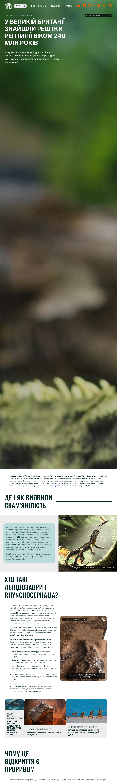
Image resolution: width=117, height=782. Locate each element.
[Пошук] (23, 6)
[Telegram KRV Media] (98, 7)
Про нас (68, 6)
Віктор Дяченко (93, 15)
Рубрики (42, 6)
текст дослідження (57, 486)
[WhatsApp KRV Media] (110, 7)
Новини (55, 6)
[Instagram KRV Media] (89, 7)
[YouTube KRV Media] (79, 7)
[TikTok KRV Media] (84, 7)
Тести (33, 6)
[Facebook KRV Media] (94, 7)
